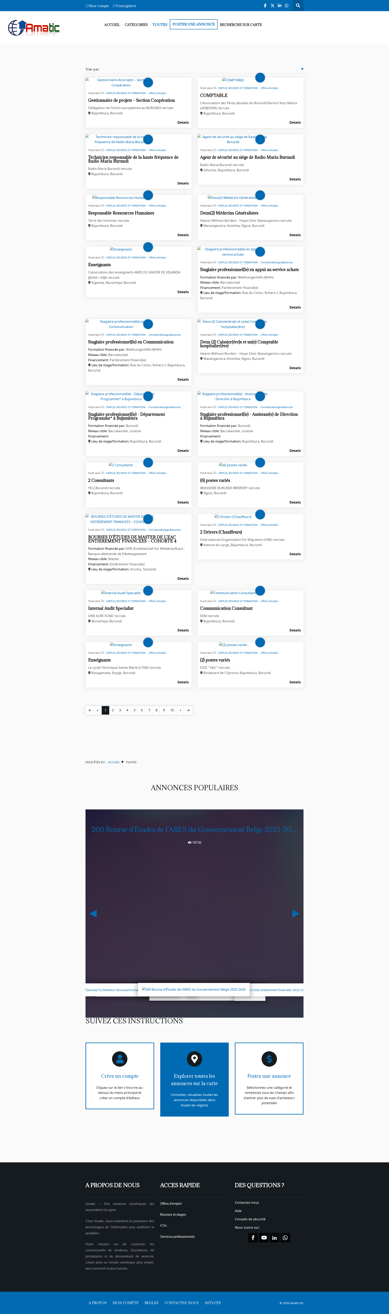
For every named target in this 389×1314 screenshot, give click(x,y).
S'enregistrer (126, 6)
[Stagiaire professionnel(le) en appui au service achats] (233, 251)
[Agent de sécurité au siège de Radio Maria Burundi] (233, 139)
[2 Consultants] (121, 465)
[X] (272, 5)
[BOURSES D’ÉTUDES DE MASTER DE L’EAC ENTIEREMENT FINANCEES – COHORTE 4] (120, 519)
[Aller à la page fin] (188, 710)
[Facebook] (265, 5)
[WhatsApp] (286, 5)
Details (183, 122)
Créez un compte (120, 1076)
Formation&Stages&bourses (277, 262)
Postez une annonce (269, 1076)
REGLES (151, 1303)
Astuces (213, 1303)
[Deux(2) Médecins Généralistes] (233, 197)
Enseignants (99, 264)
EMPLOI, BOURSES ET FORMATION (125, 93)
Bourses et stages (173, 1214)
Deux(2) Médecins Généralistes (229, 213)
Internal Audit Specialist (111, 608)
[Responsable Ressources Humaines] (121, 197)
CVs (163, 1225)
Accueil (114, 762)
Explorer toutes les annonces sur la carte (194, 1079)
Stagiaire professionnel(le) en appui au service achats (249, 269)
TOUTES (160, 25)
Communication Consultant (226, 608)
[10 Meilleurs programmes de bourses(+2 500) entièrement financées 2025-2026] (250, 989)
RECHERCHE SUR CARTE (241, 25)
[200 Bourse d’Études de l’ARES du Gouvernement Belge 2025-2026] (194, 989)
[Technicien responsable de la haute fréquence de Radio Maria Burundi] (120, 139)
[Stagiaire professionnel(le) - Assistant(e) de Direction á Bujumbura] (233, 396)
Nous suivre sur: (248, 1227)
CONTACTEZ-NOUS (182, 1303)
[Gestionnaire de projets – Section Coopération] (120, 82)
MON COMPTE (126, 1303)
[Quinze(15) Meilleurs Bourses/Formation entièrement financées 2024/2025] (137, 989)
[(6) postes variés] (233, 465)
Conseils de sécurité (250, 1219)
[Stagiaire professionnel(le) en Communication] (120, 324)
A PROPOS (98, 1303)
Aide (238, 1211)
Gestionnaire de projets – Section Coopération (131, 100)
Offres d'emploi (157, 93)
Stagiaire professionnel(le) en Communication (131, 342)
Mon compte (99, 6)
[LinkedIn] (279, 5)
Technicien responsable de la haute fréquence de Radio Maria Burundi (133, 159)
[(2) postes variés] (233, 644)
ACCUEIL (112, 25)
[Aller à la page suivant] (180, 710)
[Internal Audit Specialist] (121, 593)
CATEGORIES (136, 25)
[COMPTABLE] (233, 80)
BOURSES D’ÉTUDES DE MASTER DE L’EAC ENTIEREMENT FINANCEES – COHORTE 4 (132, 539)
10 (172, 710)
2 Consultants (101, 480)
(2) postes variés (215, 660)
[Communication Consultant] (233, 593)
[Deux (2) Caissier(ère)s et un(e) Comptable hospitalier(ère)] (233, 324)
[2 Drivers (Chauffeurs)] (233, 516)
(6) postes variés (215, 480)
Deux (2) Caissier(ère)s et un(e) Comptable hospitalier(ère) (239, 343)
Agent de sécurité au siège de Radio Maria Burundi (247, 157)
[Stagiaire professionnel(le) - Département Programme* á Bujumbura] (120, 396)
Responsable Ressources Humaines (121, 213)
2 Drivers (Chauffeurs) (221, 532)
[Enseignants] (121, 249)
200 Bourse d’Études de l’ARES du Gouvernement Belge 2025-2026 (195, 829)
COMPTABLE (214, 95)
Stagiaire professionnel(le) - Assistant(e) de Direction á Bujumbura (249, 416)
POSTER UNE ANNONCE (194, 24)
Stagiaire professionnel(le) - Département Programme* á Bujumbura (126, 416)
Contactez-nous (247, 1202)
